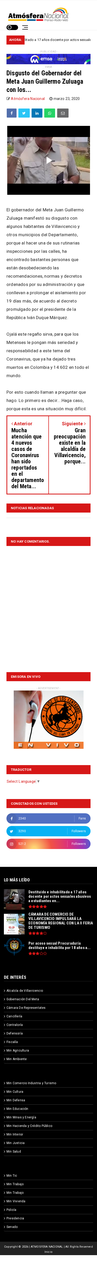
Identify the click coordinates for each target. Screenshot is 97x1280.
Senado (12, 1227)
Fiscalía (12, 1042)
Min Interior (14, 1134)
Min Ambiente (16, 1059)
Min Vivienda (15, 1201)
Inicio (48, 1251)
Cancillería (14, 1016)
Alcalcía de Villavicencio (24, 991)
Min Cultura (14, 1092)
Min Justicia (15, 1143)
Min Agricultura (17, 1050)
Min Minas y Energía (21, 1117)
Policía (11, 1210)
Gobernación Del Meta (22, 999)
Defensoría (14, 1033)
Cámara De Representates (26, 1008)
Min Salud (13, 1151)
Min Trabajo (15, 1184)
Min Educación (17, 1109)
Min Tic (11, 1175)
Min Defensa (15, 1100)
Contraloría (14, 1025)
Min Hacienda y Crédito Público (29, 1126)
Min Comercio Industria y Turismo (31, 1083)
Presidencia (15, 1218)
